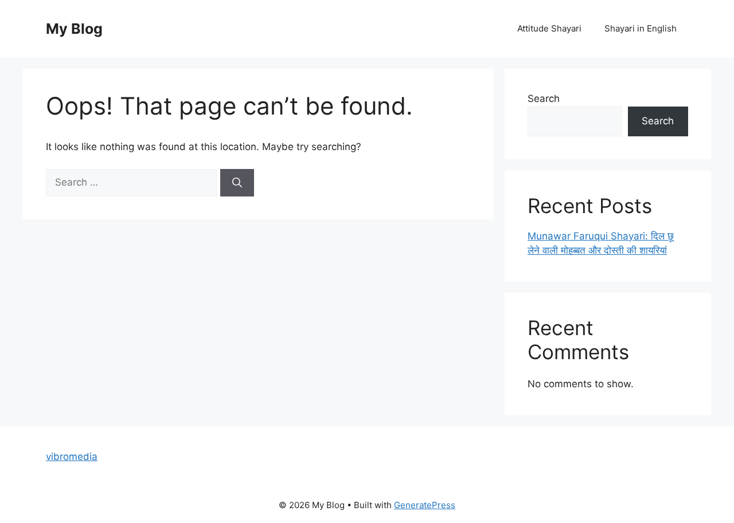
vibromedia (71, 456)
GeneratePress (424, 505)
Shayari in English (640, 28)
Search (544, 98)
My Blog (74, 28)
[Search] (237, 182)
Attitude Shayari (549, 28)
